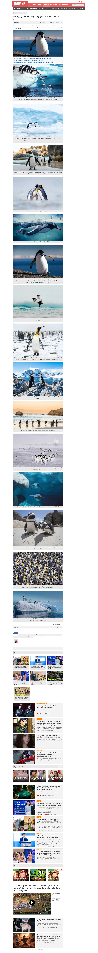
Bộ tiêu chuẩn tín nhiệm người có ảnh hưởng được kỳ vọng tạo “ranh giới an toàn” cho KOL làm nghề (48, 853)
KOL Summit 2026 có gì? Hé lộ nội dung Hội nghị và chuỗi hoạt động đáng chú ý (49, 804)
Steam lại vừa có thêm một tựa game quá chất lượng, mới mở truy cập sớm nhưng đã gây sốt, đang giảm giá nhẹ (48, 936)
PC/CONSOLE (72, 8)
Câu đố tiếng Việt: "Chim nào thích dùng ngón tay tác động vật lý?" (30, 60)
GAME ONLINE (64, 8)
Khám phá (23, 13)
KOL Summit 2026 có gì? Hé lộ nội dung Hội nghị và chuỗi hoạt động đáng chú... (55, 667)
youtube (81, 2)
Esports (43, 713)
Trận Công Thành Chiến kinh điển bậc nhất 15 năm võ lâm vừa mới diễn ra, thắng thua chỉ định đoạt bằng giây (37, 888)
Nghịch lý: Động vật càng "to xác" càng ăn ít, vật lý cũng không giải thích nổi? (32, 58)
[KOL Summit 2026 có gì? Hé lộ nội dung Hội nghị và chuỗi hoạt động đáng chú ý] (55, 660)
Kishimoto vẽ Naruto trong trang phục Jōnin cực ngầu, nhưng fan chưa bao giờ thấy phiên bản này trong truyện (49, 723)
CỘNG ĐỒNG (65, 5)
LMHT (27, 8)
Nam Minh (39, 713)
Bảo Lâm (38, 730)
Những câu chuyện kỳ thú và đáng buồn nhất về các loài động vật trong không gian (33, 62)
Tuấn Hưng (39, 795)
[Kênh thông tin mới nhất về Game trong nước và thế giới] (20, 4)
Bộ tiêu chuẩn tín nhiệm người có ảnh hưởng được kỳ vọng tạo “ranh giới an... (21, 683)
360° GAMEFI (80, 8)
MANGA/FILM (53, 5)
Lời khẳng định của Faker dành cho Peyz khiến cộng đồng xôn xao (47, 706)
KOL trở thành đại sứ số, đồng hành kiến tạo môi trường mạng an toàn (38, 667)
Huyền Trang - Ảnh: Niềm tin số (43, 814)
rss (84, 2)
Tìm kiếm (83, 5)
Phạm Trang (39, 830)
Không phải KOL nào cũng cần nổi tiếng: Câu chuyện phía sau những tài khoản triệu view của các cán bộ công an (49, 821)
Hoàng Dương (39, 742)
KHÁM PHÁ (46, 5)
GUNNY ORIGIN (20, 8)
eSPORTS (40, 5)
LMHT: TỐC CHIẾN (46, 8)
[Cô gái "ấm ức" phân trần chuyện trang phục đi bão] (24, 925)
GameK (16, 13)
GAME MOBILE (33, 5)
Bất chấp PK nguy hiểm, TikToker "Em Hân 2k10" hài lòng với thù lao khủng (49, 736)
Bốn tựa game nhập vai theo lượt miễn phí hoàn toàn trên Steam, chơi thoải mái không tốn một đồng (48, 787)
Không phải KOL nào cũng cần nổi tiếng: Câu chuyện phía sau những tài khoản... (21, 667)
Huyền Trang (39, 846)
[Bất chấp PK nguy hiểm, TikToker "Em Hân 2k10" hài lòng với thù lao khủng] (24, 741)
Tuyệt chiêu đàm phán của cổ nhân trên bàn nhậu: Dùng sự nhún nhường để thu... (22, 698)
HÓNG (59, 5)
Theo (38, 627)
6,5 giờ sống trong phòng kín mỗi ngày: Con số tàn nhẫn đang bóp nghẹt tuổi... (37, 683)
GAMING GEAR (55, 8)
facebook (79, 2)
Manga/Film (43, 730)
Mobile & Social (46, 742)
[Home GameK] (14, 8)
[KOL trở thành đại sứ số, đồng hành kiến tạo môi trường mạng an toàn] (38, 660)
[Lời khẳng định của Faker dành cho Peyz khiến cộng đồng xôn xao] (24, 710)
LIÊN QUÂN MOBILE (35, 8)
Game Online (44, 795)
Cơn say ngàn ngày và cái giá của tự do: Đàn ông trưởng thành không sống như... (55, 683)
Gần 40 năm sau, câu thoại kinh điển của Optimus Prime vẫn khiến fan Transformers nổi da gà (49, 754)
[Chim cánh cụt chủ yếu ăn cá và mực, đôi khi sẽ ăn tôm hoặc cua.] (38, 227)
